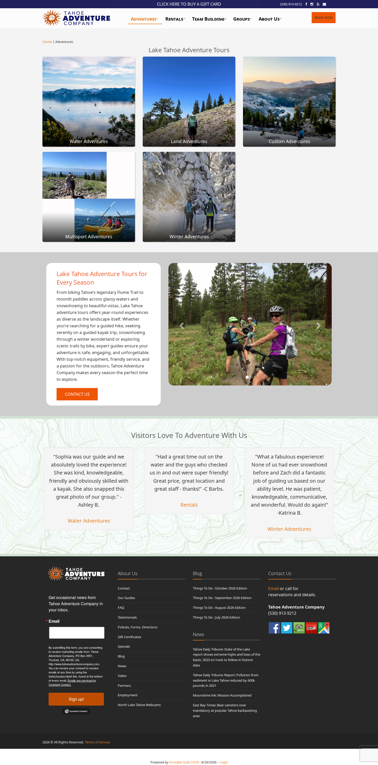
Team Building (208, 19)
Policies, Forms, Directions (137, 627)
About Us (269, 19)
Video (122, 675)
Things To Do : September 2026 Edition (222, 597)
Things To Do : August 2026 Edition (219, 607)
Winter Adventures (289, 528)
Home (47, 41)
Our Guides (126, 597)
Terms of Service (97, 742)
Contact (124, 588)
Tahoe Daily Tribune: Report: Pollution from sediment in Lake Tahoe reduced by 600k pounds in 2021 (225, 680)
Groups (241, 19)
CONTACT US (77, 394)
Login (223, 762)
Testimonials (127, 617)
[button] (180, 324)
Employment (128, 695)
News (122, 666)
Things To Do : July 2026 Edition (216, 617)
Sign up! (76, 699)
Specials (124, 646)
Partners (124, 685)
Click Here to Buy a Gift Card (189, 4)
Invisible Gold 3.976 (184, 762)
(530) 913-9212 (291, 4)
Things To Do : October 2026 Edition (220, 588)
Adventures (144, 19)
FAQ (121, 607)
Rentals (174, 19)
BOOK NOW (323, 17)
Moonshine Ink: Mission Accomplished (222, 695)
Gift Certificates (129, 637)
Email (54, 621)
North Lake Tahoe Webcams (139, 704)
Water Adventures (89, 520)
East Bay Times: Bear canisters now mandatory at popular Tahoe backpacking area (225, 710)
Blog (121, 656)
